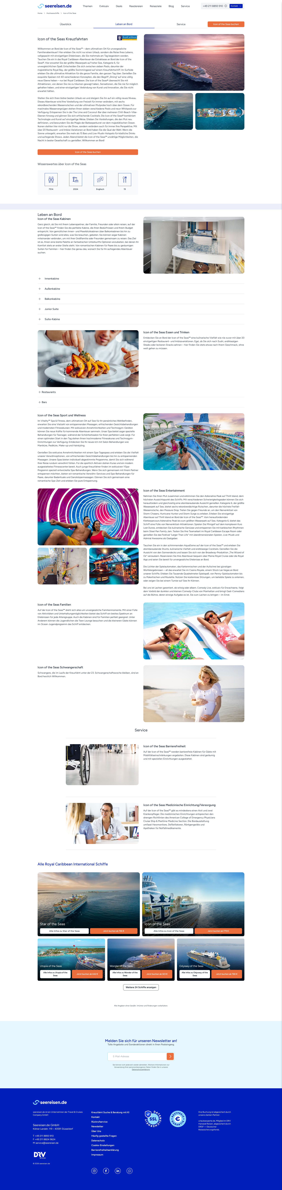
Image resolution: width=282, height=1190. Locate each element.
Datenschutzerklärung (141, 1069)
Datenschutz (98, 1140)
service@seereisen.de (47, 1143)
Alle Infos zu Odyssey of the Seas (195, 974)
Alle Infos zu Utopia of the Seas (55, 974)
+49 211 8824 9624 (45, 1139)
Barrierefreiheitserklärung (105, 1150)
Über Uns (96, 1131)
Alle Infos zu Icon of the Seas (169, 931)
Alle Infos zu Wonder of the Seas (125, 974)
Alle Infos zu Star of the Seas (64, 931)
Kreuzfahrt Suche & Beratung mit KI (110, 1112)
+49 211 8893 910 (44, 1135)
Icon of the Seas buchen (88, 152)
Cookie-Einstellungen (102, 1145)
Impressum (97, 1154)
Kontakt (95, 1117)
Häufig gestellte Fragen (104, 1135)
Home (40, 13)
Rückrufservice (99, 1121)
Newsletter (97, 1126)
